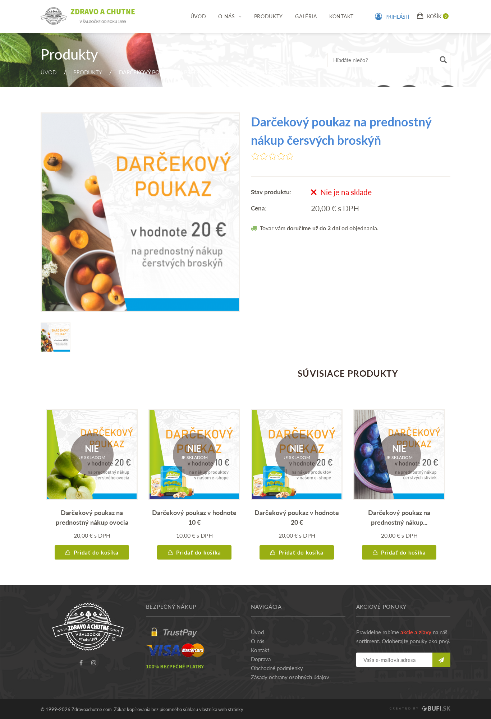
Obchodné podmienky (277, 668)
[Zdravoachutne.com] (88, 12)
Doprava (261, 659)
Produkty (268, 16)
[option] (140, 212)
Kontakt (341, 16)
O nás (226, 16)
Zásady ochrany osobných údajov (290, 677)
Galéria (306, 16)
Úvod (198, 16)
